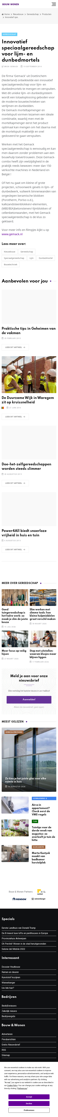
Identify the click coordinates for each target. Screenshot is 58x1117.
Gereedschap (33, 14)
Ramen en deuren (10, 972)
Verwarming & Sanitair (40, 798)
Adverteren (7, 1034)
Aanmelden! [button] (29, 700)
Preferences (29, 1110)
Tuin (35, 821)
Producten (46, 14)
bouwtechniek (10, 264)
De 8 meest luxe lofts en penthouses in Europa (25, 933)
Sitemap (6, 1055)
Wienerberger (8, 982)
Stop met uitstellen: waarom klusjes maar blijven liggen (43, 654)
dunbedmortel (46, 258)
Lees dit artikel (13, 347)
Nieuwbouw (18, 14)
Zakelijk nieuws (9, 1011)
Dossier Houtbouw (11, 966)
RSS (4, 1050)
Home (7, 14)
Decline (29, 1104)
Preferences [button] (22, 1088)
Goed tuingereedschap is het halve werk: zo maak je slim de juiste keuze (15, 616)
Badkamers (38, 847)
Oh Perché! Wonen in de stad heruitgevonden (24, 943)
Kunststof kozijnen (11, 977)
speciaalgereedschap (14, 258)
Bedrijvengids (8, 1016)
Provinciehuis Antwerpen (14, 938)
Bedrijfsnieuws (9, 1005)
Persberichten (9, 1039)
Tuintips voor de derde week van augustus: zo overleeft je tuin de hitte (43, 834)
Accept (29, 1097)
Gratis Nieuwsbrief (11, 1044)
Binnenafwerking (14, 732)
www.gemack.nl (12, 234)
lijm (32, 258)
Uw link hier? (8, 988)
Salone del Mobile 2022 (13, 949)
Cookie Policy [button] (12, 1085)
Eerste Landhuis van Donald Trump (19, 928)
